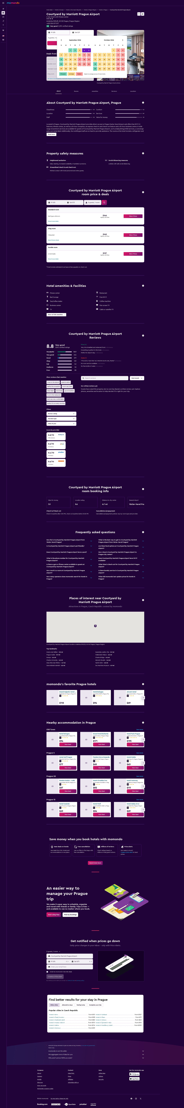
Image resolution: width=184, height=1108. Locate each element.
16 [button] (75, 59)
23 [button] (75, 64)
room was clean (67, 386)
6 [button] (61, 55)
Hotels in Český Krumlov (56, 1017)
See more (139, 729)
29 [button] (70, 68)
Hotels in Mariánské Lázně (57, 1020)
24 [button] (79, 64)
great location (65, 382)
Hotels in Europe (59, 9)
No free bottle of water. (92, 366)
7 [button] (65, 55)
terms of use (71, 980)
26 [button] (89, 64)
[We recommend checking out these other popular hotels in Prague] (143, 684)
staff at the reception (53, 386)
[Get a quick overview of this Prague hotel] (143, 102)
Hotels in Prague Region (90, 9)
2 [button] (75, 50)
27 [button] (61, 68)
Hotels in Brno (53, 1014)
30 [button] (75, 68)
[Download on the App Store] (134, 1078)
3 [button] (79, 50)
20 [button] (61, 64)
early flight (50, 390)
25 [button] (84, 64)
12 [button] (89, 55)
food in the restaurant (54, 395)
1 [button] (70, 50)
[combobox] (71, 956)
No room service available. (93, 363)
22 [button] (70, 64)
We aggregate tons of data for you (60, 1054)
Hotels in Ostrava (101, 1020)
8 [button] (70, 55)
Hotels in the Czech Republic (73, 9)
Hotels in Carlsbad (101, 1014)
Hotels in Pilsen (100, 1017)
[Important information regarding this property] (143, 489)
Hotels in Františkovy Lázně (104, 1025)
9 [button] (75, 55)
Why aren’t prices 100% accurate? (60, 1058)
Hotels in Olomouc (55, 1028)
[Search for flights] (3, 9)
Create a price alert (127, 852)
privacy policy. (80, 980)
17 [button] (79, 59)
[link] (67, 744)
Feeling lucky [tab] (81, 1005)
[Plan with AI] (3, 25)
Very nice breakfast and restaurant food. (97, 347)
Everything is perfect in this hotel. (95, 350)
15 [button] (70, 59)
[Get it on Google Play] (134, 1074)
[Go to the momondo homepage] (13, 3)
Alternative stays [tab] (67, 1005)
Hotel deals (49, 9)
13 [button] (61, 59)
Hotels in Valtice (54, 1025)
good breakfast (69, 390)
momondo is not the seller (57, 1051)
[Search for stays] (3, 13)
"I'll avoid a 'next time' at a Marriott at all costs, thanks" (101, 360)
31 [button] (123, 68)
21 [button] (66, 64)
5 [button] (88, 50)
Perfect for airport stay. (92, 352)
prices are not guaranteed (88, 1045)
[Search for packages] (3, 21)
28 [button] (66, 68)
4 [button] (84, 50)
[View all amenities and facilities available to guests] (143, 286)
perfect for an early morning (56, 403)
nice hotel (59, 390)
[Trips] (3, 30)
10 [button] (79, 55)
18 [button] (84, 59)
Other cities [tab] (54, 1005)
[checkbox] (56, 436)
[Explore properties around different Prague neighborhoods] (143, 722)
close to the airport (53, 382)
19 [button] (89, 59)
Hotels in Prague (103, 9)
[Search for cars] (3, 17)
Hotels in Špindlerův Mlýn (103, 1022)
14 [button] (66, 59)
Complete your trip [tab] (95, 1005)
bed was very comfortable (55, 399)
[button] (3, 3)
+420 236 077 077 (52, 23)
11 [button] (84, 55)
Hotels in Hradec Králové (56, 1022)
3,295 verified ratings (65, 26)
